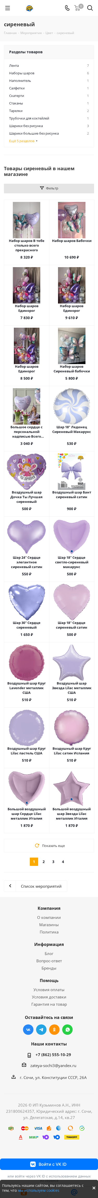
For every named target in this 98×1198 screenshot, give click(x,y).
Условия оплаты (49, 989)
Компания (49, 908)
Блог (49, 953)
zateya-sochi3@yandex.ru (53, 1065)
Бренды (49, 968)
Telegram (41, 1029)
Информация (49, 944)
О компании (49, 917)
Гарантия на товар (49, 1004)
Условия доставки (49, 996)
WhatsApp (67, 1029)
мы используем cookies (38, 1190)
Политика (49, 931)
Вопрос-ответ (49, 960)
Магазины (49, 924)
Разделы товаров (26, 51)
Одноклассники (54, 1029)
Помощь (49, 980)
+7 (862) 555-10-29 (53, 1054)
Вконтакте (28, 1029)
